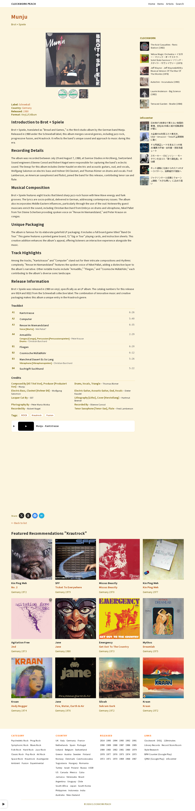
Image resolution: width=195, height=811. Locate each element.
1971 (108, 758)
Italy (62, 740)
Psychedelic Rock (19, 740)
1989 (108, 745)
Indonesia (73, 790)
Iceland (59, 749)
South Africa (62, 785)
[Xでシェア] (21, 515)
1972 (102, 758)
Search (180, 4)
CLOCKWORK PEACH (23, 4)
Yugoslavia (61, 763)
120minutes (169, 740)
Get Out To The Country (114, 646)
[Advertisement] (73, 472)
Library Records (152, 745)
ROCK (24, 415)
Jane (58, 642)
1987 (121, 745)
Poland (74, 767)
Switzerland (81, 749)
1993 (121, 740)
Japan (73, 785)
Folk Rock (16, 749)
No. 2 (14, 587)
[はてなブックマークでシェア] (41, 515)
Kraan (15, 701)
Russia (83, 767)
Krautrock (37, 415)
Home (151, 4)
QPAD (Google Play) (154, 758)
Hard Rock (28, 749)
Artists (170, 4)
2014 (102, 740)
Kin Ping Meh (19, 583)
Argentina (61, 781)
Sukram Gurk (107, 706)
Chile (80, 781)
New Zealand (73, 794)
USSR (90, 767)
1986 (127, 745)
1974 (127, 754)
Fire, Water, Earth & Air (69, 706)
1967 (134, 758)
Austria (67, 754)
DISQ (159, 740)
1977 (108, 754)
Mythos (147, 642)
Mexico (73, 772)
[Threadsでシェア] (28, 515)
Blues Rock (35, 745)
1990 (102, 745)
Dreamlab (149, 646)
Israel (67, 767)
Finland (86, 754)
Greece (59, 754)
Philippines (61, 790)
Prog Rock (35, 740)
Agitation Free (20, 642)
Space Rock (17, 758)
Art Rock (41, 754)
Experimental (37, 763)
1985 (134, 745)
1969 (121, 758)
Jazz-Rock (40, 749)
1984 (102, 749)
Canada (64, 772)
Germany (27, 107)
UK (57, 740)
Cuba (81, 772)
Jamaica (60, 776)
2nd (13, 646)
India (82, 790)
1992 (127, 740)
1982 (115, 749)
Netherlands (62, 745)
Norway (60, 758)
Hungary (73, 763)
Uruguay (71, 781)
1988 (115, 745)
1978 (102, 754)
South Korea (84, 785)
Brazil (81, 776)
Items (160, 4)
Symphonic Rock (19, 745)
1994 (115, 740)
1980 (26, 111)
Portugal (81, 745)
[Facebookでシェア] (35, 515)
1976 (115, 754)
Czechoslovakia (85, 758)
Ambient (15, 763)
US (57, 772)
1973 (134, 754)
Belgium (69, 749)
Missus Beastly (108, 583)
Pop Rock (30, 754)
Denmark (70, 758)
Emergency (106, 642)
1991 (134, 740)
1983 (108, 749)
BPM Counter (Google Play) (158, 754)
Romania (84, 763)
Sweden (77, 754)
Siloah (103, 701)
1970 (115, 758)
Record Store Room (171, 745)
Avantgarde (42, 758)
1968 (127, 758)
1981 (121, 749)
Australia (60, 794)
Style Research (151, 749)
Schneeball (24, 104)
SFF (57, 583)
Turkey (59, 767)
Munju (19, 16)
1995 (108, 740)
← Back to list (19, 523)
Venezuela (71, 776)
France (81, 740)
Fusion (49, 415)
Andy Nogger (19, 706)
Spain (72, 745)
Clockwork (149, 740)
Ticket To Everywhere (68, 587)
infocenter (171, 758)
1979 (134, 749)
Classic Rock (17, 754)
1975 (121, 754)
